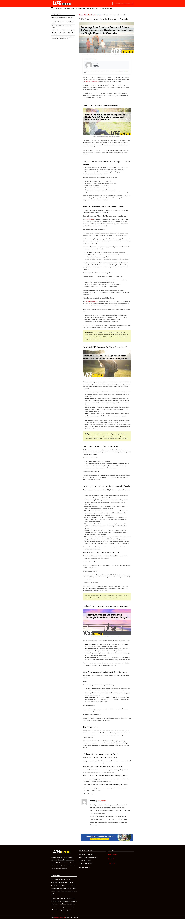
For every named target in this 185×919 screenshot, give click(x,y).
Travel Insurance (80, 8)
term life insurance (90, 219)
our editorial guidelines (123, 70)
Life (85, 15)
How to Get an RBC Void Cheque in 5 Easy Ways (63, 30)
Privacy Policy (112, 863)
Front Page (59, 8)
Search (132, 3)
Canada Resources (105, 8)
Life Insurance (68, 8)
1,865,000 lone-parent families (91, 81)
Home (81, 15)
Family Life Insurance (94, 15)
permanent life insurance (92, 301)
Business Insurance (92, 8)
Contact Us (111, 859)
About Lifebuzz (112, 854)
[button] (106, 65)
